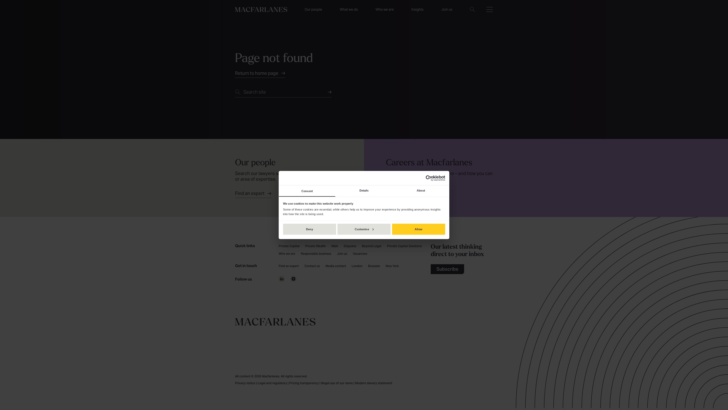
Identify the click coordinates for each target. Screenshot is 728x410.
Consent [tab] (307, 191)
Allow (418, 229)
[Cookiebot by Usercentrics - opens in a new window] (428, 178)
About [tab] (421, 190)
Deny (309, 229)
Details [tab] (364, 190)
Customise (362, 229)
